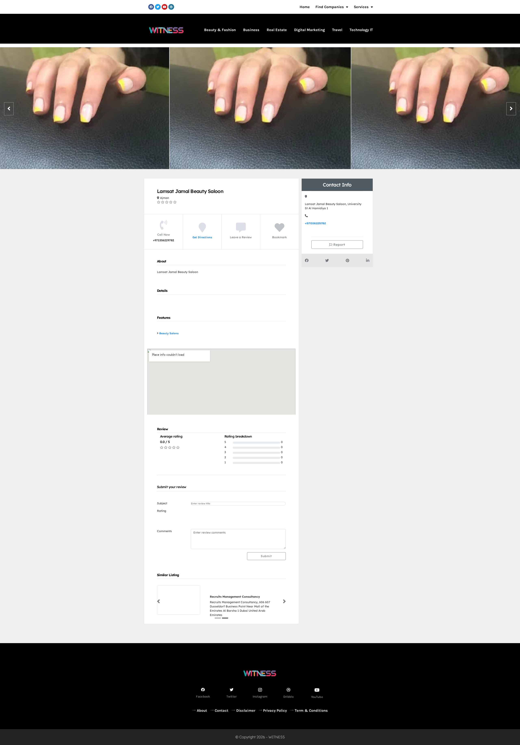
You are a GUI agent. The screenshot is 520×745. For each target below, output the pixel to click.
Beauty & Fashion (220, 30)
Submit (266, 556)
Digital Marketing (309, 30)
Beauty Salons (169, 333)
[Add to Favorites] (279, 230)
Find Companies (329, 7)
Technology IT (361, 30)
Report (338, 245)
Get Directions (202, 237)
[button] (158, 599)
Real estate (277, 30)
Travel (337, 30)
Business (251, 30)
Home (305, 7)
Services (361, 7)
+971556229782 (315, 223)
